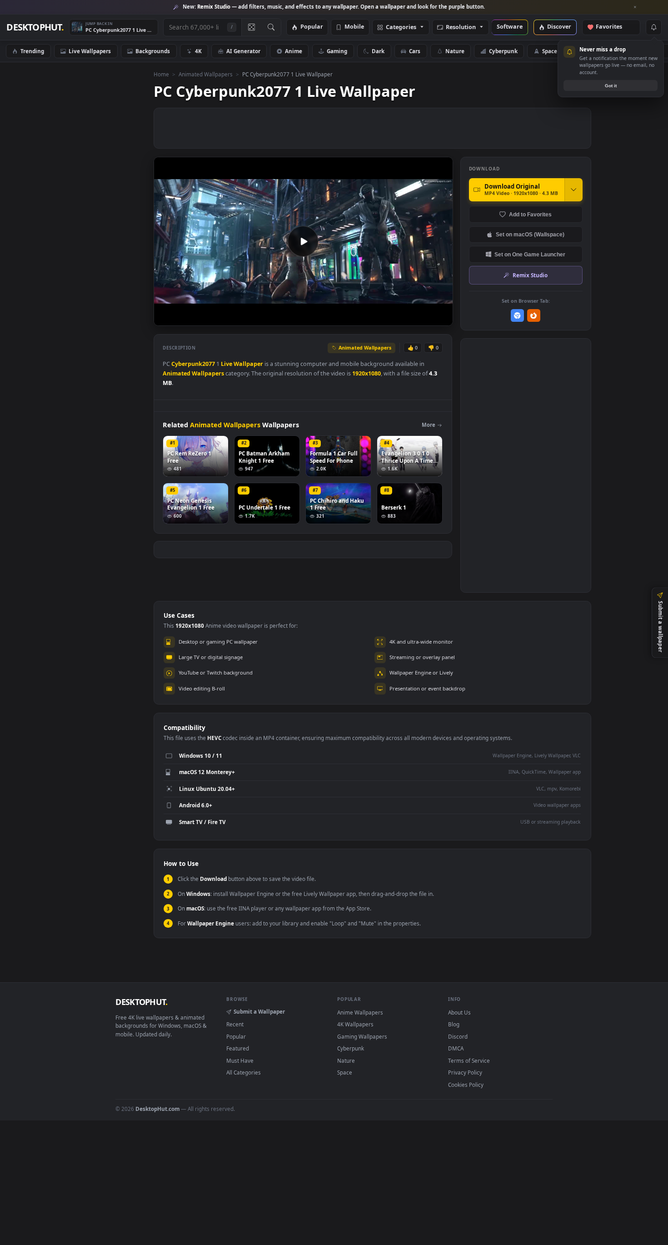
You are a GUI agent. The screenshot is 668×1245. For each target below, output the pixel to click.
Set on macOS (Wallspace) (530, 234)
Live (226, 364)
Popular (311, 27)
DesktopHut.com (157, 1108)
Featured (237, 1048)
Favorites (613, 27)
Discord (458, 1036)
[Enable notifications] (653, 27)
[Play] (165, 318)
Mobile (354, 27)
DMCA (456, 1048)
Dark (378, 51)
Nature (454, 51)
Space (549, 51)
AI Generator (243, 51)
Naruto (591, 51)
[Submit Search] (271, 27)
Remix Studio (530, 275)
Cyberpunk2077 (193, 364)
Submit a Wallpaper (259, 1011)
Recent (235, 1024)
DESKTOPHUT (141, 1001)
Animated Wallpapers (206, 74)
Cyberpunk (503, 51)
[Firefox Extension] (533, 315)
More (428, 424)
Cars (414, 51)
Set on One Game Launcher (529, 254)
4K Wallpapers (355, 1024)
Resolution (461, 27)
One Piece (638, 51)
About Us (459, 1012)
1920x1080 (366, 373)
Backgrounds (152, 51)
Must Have (240, 1060)
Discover (559, 27)
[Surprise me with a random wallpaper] (251, 27)
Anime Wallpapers (360, 1012)
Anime (293, 51)
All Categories (243, 1072)
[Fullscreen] (441, 318)
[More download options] (573, 189)
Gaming (337, 51)
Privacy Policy (465, 1072)
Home (161, 74)
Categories (401, 27)
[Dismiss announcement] (635, 7)
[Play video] (303, 241)
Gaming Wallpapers (362, 1036)
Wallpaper (248, 364)
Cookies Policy (466, 1084)
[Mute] (391, 318)
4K (198, 51)
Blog (453, 1024)
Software (510, 27)
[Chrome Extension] (517, 315)
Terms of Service (469, 1060)
